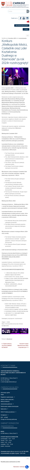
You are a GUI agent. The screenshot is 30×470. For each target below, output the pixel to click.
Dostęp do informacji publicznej (9, 419)
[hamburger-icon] (27, 36)
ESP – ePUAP (4, 417)
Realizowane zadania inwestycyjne (9, 406)
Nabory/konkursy (5, 401)
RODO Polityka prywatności (8, 412)
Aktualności (9, 339)
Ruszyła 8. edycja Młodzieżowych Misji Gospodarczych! (22, 345)
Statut (2, 394)
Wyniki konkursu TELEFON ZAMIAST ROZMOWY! (7, 345)
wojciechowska (23, 38)
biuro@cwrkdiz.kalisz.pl (10, 382)
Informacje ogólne (5, 392)
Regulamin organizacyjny (7, 397)
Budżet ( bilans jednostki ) (7, 399)
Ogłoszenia (4, 409)
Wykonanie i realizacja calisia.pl (21, 466)
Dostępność (4, 415)
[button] (21, 25)
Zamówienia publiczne (6, 404)
